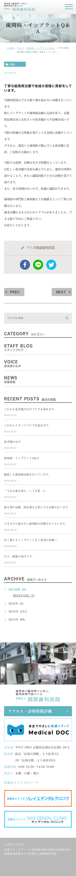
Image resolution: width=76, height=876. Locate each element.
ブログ (20, 48)
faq (12, 64)
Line (38, 265)
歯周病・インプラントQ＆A (41, 48)
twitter (51, 265)
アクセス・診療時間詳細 (30, 711)
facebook (25, 265)
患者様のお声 (12, 441)
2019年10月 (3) (23, 595)
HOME (10, 48)
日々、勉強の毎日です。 (19, 556)
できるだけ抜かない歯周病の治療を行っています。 (35, 523)
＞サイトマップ (13, 844)
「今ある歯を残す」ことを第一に (25, 491)
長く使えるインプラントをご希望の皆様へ (30, 540)
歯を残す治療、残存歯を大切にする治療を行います (36, 507)
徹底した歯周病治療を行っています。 (27, 474)
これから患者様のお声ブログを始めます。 (30, 409)
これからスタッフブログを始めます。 (27, 425)
